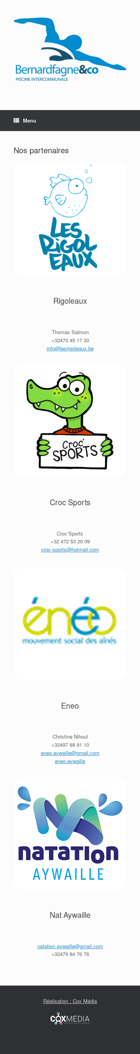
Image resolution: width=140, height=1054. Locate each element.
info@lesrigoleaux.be (70, 348)
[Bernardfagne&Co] (70, 49)
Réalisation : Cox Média (70, 1001)
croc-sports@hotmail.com (70, 549)
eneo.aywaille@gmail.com (70, 752)
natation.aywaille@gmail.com (70, 946)
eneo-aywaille (70, 761)
